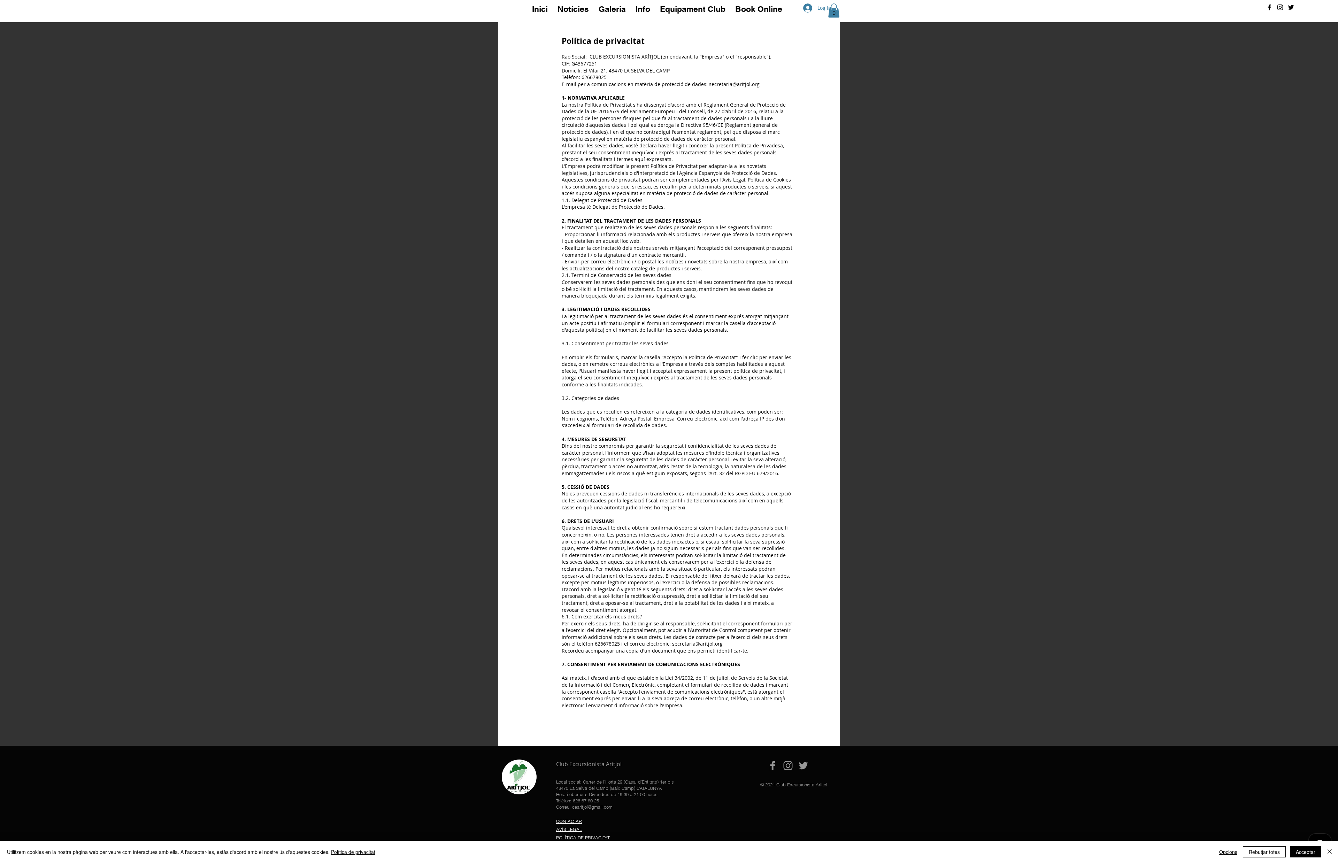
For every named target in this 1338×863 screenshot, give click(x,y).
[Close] (1329, 851)
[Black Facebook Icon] (1269, 7)
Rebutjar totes (1264, 851)
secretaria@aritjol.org (734, 84)
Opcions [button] (1228, 851)
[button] (834, 10)
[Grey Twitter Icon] (803, 766)
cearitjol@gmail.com (592, 807)
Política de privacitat (353, 851)
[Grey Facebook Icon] (773, 766)
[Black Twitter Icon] (1291, 7)
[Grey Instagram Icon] (788, 766)
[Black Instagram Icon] (1280, 7)
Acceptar (1305, 851)
